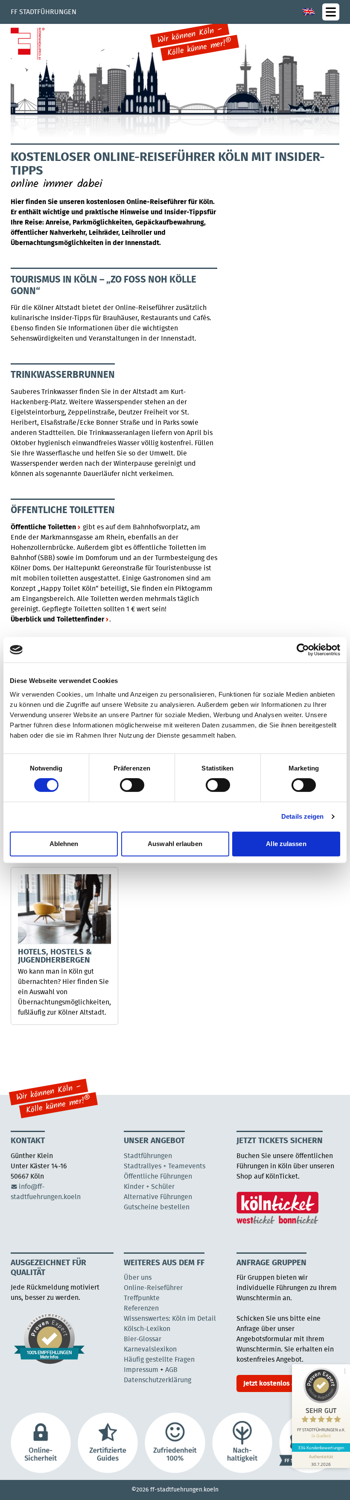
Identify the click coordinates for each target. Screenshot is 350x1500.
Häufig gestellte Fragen (159, 1359)
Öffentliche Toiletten (43, 527)
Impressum (141, 1369)
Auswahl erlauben (175, 843)
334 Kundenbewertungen (321, 1447)
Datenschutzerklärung (157, 1380)
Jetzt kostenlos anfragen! (282, 1383)
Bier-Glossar (142, 1339)
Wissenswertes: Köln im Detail (170, 1318)
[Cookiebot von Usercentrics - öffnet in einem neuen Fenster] (302, 649)
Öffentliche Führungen (158, 1176)
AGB (171, 1369)
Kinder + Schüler (149, 1186)
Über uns (138, 1277)
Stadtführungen (148, 1156)
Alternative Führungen (158, 1197)
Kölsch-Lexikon (147, 1328)
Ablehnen (64, 843)
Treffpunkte (142, 1298)
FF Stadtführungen (43, 12)
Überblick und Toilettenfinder (57, 619)
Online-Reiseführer (153, 1287)
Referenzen (141, 1308)
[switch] (132, 785)
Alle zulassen (286, 843)
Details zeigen (302, 816)
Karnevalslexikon (150, 1349)
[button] (330, 11)
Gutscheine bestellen (157, 1207)
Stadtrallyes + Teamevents (164, 1166)
